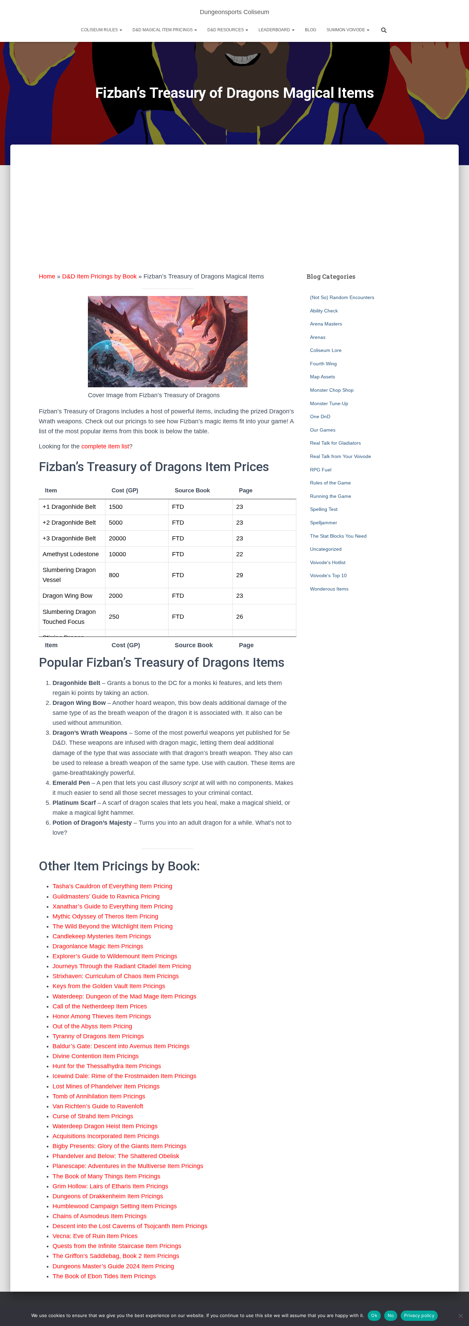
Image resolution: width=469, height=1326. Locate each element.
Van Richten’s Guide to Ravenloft (98, 1106)
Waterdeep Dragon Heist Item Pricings (105, 1126)
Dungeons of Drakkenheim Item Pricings (108, 1196)
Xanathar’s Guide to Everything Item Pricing (113, 906)
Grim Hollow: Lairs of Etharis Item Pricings (110, 1186)
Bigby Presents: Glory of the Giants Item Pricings (119, 1146)
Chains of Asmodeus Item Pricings (100, 1216)
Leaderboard (275, 29)
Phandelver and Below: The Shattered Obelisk (116, 1156)
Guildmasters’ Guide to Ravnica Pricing (106, 896)
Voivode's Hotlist (327, 562)
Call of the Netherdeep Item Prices (100, 1006)
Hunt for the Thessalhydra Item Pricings (107, 1066)
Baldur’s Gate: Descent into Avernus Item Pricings (121, 1046)
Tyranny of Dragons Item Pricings (98, 1036)
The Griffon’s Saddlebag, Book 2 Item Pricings (116, 1256)
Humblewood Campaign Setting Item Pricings (115, 1206)
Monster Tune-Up (329, 403)
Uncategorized (326, 549)
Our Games (322, 430)
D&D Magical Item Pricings (163, 29)
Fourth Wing (323, 363)
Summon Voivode (346, 29)
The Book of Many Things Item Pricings (106, 1176)
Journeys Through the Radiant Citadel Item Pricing (122, 966)
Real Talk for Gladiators (335, 443)
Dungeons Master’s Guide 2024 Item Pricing (113, 1266)
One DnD (320, 416)
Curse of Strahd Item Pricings (93, 1116)
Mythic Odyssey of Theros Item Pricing (105, 916)
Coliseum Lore (326, 350)
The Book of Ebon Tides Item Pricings (104, 1276)
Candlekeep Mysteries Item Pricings (102, 936)
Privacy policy (419, 1315)
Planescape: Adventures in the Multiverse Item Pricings (128, 1166)
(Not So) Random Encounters (342, 297)
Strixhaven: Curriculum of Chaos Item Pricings (116, 976)
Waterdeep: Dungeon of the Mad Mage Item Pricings (124, 996)
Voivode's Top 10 (328, 575)
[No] (460, 1315)
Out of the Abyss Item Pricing (92, 1026)
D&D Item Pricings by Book (99, 276)
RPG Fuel (320, 469)
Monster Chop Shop (332, 390)
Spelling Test (324, 509)
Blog (310, 29)
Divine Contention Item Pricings (96, 1056)
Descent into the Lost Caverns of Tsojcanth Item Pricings (130, 1226)
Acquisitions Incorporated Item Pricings (106, 1136)
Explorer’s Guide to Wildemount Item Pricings (115, 956)
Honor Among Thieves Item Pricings (102, 1016)
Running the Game (330, 496)
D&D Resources (226, 29)
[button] (120, 29)
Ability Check (324, 310)
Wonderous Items (329, 589)
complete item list (105, 446)
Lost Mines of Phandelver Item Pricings (106, 1086)
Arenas (317, 337)
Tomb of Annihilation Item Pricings (99, 1096)
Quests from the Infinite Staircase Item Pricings (117, 1246)
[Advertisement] (234, 220)
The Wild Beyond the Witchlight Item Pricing (113, 926)
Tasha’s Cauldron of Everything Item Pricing (112, 886)
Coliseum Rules (100, 29)
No (391, 1315)
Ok (374, 1315)
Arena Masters (326, 324)
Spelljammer (323, 522)
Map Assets (322, 376)
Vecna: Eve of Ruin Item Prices (95, 1236)
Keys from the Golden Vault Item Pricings (109, 986)
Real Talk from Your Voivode (340, 456)
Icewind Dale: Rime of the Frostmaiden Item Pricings (124, 1076)
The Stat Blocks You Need (338, 536)
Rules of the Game (330, 482)
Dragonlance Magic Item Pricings (98, 946)
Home (47, 276)
